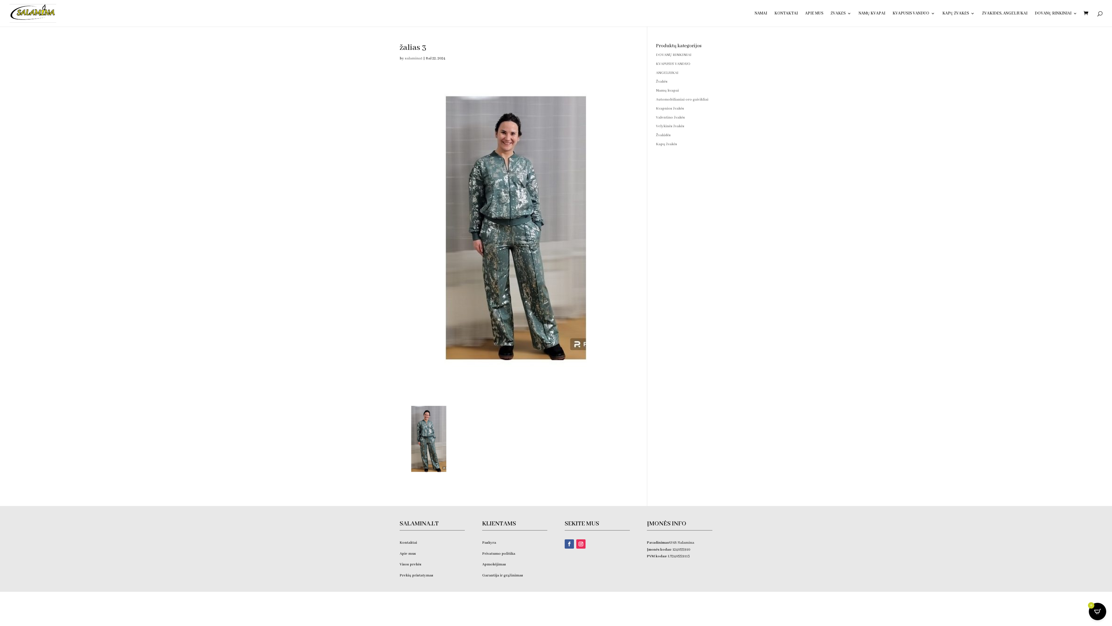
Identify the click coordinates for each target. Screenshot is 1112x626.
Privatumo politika (498, 553)
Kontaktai (786, 13)
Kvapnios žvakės (670, 108)
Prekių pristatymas (417, 575)
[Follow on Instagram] (581, 544)
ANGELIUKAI (667, 72)
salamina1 (414, 58)
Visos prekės (410, 564)
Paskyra (489, 542)
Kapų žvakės (955, 13)
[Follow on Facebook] (569, 544)
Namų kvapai (872, 13)
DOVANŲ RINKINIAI (1053, 13)
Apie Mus (814, 13)
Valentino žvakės (670, 117)
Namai (761, 13)
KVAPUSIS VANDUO (910, 13)
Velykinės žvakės (670, 126)
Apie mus (408, 553)
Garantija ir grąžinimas (502, 575)
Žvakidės (663, 135)
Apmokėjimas (494, 564)
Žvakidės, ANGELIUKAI (1004, 13)
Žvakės (838, 13)
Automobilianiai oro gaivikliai (682, 99)
